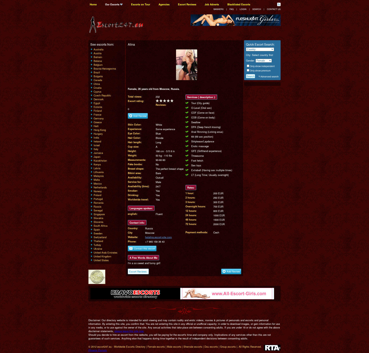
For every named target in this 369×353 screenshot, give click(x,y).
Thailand (98, 241)
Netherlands (100, 187)
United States (101, 260)
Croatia (97, 87)
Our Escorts (112, 4)
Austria (97, 53)
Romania (98, 202)
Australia (98, 49)
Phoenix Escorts (97, 350)
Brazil (97, 72)
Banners (219, 9)
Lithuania (99, 172)
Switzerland (100, 237)
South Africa (100, 225)
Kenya (97, 164)
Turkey (97, 245)
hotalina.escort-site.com (158, 237)
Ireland (97, 141)
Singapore (99, 214)
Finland (98, 110)
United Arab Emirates (105, 252)
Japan (97, 156)
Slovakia (98, 218)
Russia (97, 206)
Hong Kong (100, 130)
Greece (98, 122)
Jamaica (98, 153)
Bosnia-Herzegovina (105, 68)
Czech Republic (102, 95)
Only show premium (260, 70)
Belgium (98, 64)
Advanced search (269, 76)
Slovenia (98, 222)
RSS (279, 4)
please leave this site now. (129, 331)
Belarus (98, 61)
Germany (99, 118)
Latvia (97, 168)
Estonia (98, 107)
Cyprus (97, 91)
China (97, 84)
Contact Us (274, 9)
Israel (97, 145)
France (97, 114)
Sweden (98, 233)
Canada (98, 80)
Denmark (99, 99)
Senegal (98, 210)
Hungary (98, 133)
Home (93, 4)
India (96, 137)
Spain (97, 229)
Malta (97, 179)
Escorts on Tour (140, 4)
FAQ (231, 9)
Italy (96, 149)
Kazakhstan (100, 160)
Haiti (96, 126)
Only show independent (262, 66)
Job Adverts (212, 4)
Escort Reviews (187, 4)
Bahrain (98, 57)
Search (256, 9)
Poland (97, 195)
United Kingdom (102, 256)
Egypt (97, 103)
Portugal (98, 199)
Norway (98, 191)
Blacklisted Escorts (238, 4)
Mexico (98, 183)
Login (243, 9)
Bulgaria (98, 76)
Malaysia (99, 176)
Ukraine (98, 248)
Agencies (164, 4)
